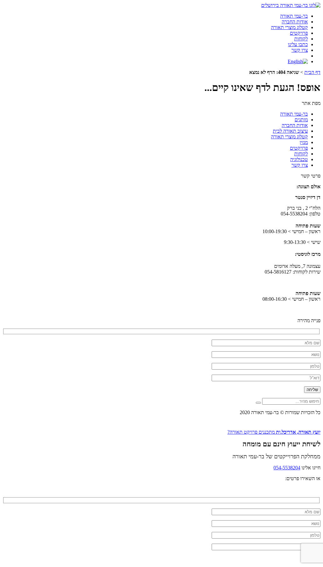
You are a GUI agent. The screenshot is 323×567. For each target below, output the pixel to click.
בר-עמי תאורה (294, 16)
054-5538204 (286, 467)
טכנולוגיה (299, 159)
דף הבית (312, 72)
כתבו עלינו (298, 44)
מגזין (304, 142)
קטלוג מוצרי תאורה (289, 27)
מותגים (301, 119)
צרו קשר (299, 50)
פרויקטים (299, 33)
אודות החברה (295, 21)
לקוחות (301, 38)
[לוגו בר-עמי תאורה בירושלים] (290, 5)
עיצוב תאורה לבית (290, 131)
